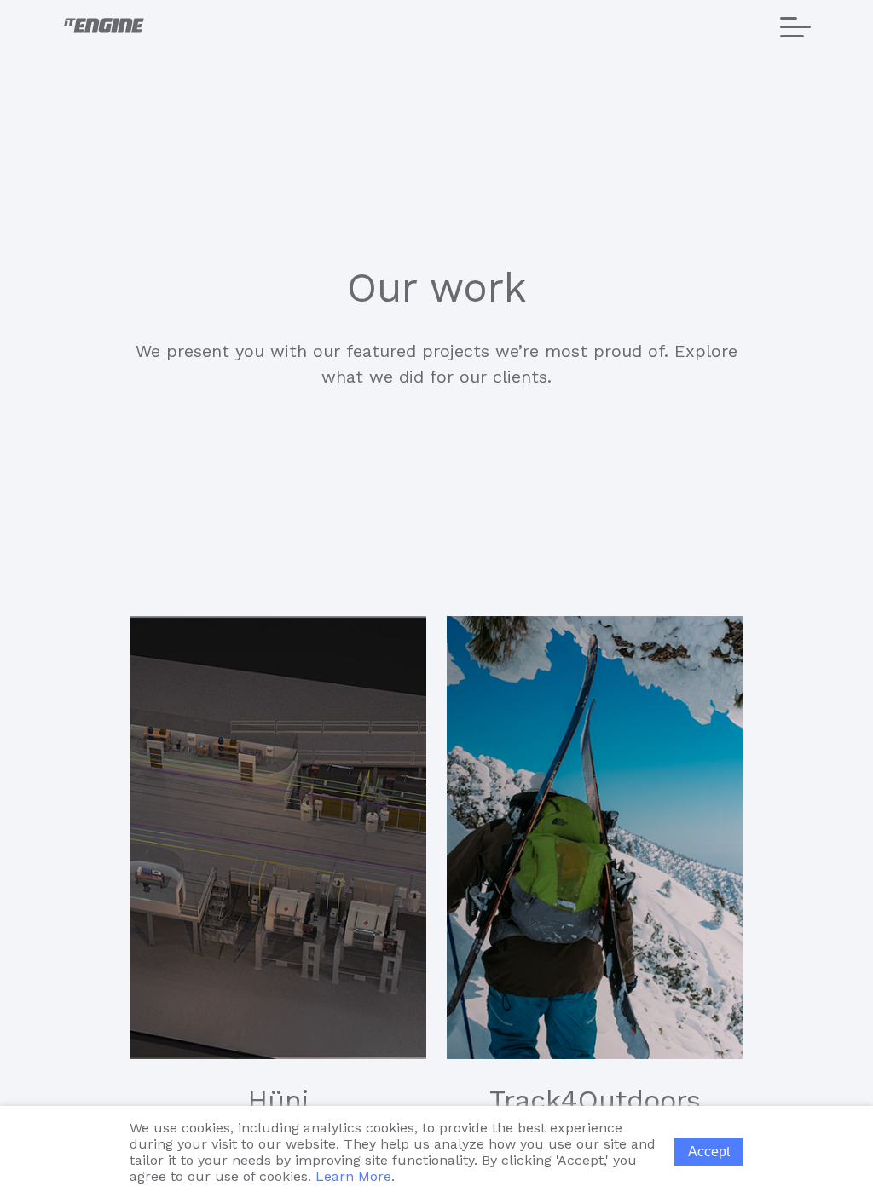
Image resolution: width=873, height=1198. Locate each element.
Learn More (353, 1176)
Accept (709, 1151)
